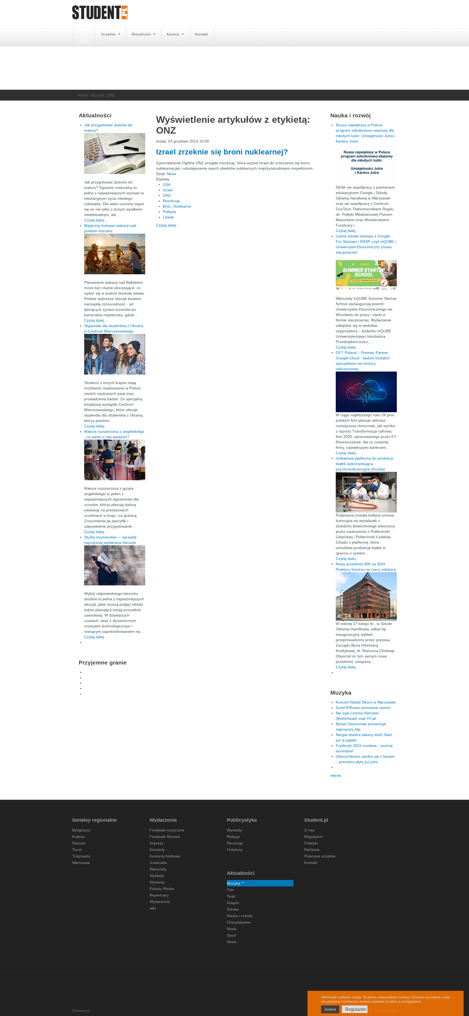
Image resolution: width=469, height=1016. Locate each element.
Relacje (233, 836)
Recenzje (235, 843)
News (171, 174)
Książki (233, 903)
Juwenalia (158, 862)
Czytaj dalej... (167, 225)
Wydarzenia (160, 901)
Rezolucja (171, 201)
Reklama (311, 849)
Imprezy (156, 843)
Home (83, 95)
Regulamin (313, 836)
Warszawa (81, 862)
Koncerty (157, 849)
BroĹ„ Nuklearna (177, 206)
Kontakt (201, 34)
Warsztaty (158, 869)
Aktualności (141, 34)
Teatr (231, 896)
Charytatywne (239, 922)
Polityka (169, 211)
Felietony (235, 849)
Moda (232, 929)
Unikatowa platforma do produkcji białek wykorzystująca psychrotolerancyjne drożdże (364, 463)
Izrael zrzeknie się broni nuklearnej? (222, 152)
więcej (335, 775)
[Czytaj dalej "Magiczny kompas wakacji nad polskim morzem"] (114, 254)
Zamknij (330, 1009)
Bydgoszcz (81, 830)
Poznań (78, 843)
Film (230, 890)
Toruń (77, 849)
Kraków (78, 836)
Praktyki (311, 843)
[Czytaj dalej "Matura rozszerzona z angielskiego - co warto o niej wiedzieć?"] (114, 460)
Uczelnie (109, 34)
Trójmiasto (81, 856)
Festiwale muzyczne (167, 830)
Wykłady (157, 875)
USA (166, 184)
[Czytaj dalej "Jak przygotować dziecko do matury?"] (114, 153)
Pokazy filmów (162, 888)
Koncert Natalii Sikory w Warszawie (366, 702)
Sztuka (233, 909)
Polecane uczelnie (319, 856)
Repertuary (159, 895)
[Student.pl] (100, 14)
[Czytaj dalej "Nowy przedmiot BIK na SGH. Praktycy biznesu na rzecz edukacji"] (366, 596)
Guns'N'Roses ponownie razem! (363, 707)
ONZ (167, 195)
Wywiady (234, 830)
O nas (309, 830)
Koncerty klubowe (165, 856)
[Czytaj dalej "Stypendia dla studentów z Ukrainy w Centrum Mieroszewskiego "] (114, 354)
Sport (231, 935)
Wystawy (157, 882)
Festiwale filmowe (165, 836)
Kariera (173, 34)
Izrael (167, 190)
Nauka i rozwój (239, 916)
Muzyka (97, 95)
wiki (153, 908)
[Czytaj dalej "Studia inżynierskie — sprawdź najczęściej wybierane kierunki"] (114, 565)
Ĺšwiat (168, 217)
